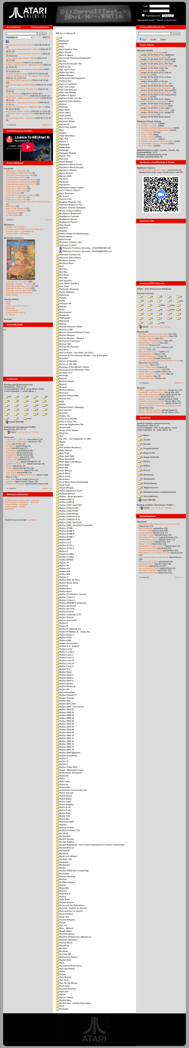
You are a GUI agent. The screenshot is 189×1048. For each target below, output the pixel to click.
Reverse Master (66, 381)
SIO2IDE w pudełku (147, 570)
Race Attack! (65, 52)
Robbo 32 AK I (66, 545)
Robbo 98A (64, 574)
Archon (9, 468)
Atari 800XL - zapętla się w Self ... (154, 84)
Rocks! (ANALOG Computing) (74, 870)
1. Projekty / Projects (148, 123)
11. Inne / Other (146, 146)
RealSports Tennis (68, 222)
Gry (144, 39)
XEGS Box (143, 566)
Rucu (61, 963)
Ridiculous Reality (68, 419)
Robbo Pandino (67, 692)
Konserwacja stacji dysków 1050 (20, 182)
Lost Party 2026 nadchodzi (18, 80)
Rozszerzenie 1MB (147, 548)
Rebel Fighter (65, 236)
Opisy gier (9, 437)
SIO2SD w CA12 (146, 535)
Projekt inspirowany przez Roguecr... (155, 88)
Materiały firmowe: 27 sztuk (18, 288)
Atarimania (10, 308)
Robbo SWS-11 (66, 738)
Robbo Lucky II (66, 652)
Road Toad (64, 485)
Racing (62, 61)
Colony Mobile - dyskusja (16, 504)
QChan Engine (12, 215)
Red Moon (64, 275)
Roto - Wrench (66, 928)
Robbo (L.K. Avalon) (69, 646)
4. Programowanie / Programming (154, 130)
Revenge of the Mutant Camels (74, 367)
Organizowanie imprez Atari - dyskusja (22, 500)
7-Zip (28, 432)
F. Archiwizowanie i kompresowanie (158, 492)
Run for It (63, 980)
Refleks (62, 298)
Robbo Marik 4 (66, 681)
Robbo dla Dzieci (67, 606)
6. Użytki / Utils (145, 134)
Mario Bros (11, 453)
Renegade (64, 315)
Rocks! (62, 868)
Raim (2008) (65, 115)
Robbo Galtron (66, 617)
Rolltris (62, 897)
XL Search (10, 315)
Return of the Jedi (68, 364)
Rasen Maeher (66, 162)
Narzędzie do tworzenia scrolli (19, 175)
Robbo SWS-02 (66, 712)
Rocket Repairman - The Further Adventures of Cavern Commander (92, 845)
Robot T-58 (64, 816)
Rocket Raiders (66, 842)
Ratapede (63, 182)
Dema (163, 39)
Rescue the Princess (69, 347)
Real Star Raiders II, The (70, 205)
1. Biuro (145, 435)
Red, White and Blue (69, 283)
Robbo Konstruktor (68, 643)
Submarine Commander (16, 441)
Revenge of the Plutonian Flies (74, 370)
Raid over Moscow (68, 90)
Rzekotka (63, 1009)
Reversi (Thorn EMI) (68, 395)
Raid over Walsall (67, 92)
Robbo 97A (64, 568)
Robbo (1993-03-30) (68, 514)
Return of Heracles (68, 361)
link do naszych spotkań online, (153, 170)
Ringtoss (63, 433)
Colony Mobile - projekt (15, 506)
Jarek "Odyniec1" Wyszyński (152, 374)
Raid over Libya (66, 87)
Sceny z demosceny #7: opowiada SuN (23, 65)
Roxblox (63, 948)
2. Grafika (145, 440)
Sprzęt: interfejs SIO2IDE (150, 410)
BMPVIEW (10, 206)
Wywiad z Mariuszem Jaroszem (153, 334)
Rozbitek (63, 951)
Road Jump (65, 476)
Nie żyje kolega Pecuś (16, 74)
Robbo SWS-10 (66, 735)
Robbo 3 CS (65, 542)
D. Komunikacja (149, 483)
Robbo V (63, 758)
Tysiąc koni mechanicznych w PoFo (22, 49)
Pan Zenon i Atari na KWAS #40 (20, 85)
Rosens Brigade (67, 920)
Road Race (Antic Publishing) (73, 482)
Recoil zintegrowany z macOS (19, 118)
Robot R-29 (64, 807)
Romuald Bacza (146, 354)
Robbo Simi (65, 701)
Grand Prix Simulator (15, 484)
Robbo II (63, 623)
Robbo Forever (13, 457)
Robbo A (63, 577)
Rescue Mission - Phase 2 (71, 338)
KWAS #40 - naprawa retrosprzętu (21, 102)
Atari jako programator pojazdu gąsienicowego (159, 524)
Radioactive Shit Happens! (72, 78)
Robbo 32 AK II (66, 548)
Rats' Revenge (66, 193)
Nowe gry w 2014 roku (16, 211)
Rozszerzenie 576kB (148, 561)
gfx (181, 301)
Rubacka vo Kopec (68, 957)
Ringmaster (65, 427)
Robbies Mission (67, 494)
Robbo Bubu (65, 591)
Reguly (62, 306)
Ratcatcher (64, 184)
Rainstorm (64, 124)
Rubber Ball (65, 960)
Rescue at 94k (66, 329)
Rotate (62, 922)
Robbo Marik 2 (66, 675)
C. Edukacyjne (148, 479)
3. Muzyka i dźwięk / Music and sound (156, 128)
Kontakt (8, 319)
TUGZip (35, 432)
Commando (11, 450)
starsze (48, 220)
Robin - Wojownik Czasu (71, 770)
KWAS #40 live (12, 93)
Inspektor (10, 481)
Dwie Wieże (11, 472)
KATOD (142, 349)
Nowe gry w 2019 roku (16, 188)
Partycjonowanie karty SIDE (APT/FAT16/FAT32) (27, 202)
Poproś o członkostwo (166, 20)
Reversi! (63, 387)
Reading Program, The (70, 202)
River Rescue (65, 470)
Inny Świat (10, 479)
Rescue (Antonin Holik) (70, 326)
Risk (61, 445)
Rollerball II (64, 894)
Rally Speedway (67, 136)
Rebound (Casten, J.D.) (70, 242)
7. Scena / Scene (146, 137)
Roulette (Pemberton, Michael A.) (75, 937)
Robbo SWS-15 (66, 750)
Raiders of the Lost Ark (70, 98)
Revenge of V (65, 373)
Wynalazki (142, 522)
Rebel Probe (65, 239)
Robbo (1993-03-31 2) (69, 519)
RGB (61, 401)
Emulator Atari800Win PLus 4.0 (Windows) (24, 229)
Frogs (8, 444)
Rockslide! (64, 873)
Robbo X (63, 764)
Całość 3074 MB (16, 422)
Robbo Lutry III (66, 660)
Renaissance (65, 312)
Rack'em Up (65, 67)
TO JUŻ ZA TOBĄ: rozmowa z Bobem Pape (158, 360)
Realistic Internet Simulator (72, 208)
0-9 (9, 396)
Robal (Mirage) (66, 488)
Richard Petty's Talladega (71, 407)
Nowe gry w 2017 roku (16, 191)
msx (172, 309)
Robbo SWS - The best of (71, 707)
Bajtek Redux (12, 295)
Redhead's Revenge (69, 289)
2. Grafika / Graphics (148, 126)
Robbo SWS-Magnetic (69, 753)
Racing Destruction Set (70, 64)
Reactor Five (65, 199)
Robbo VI (63, 761)
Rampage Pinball (67, 153)
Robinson (64, 776)
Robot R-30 (64, 810)
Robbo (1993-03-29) (68, 511)
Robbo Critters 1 (67, 597)
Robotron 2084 (66, 822)
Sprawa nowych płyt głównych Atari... (155, 92)
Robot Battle (65, 799)
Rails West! (64, 110)
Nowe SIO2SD (145, 533)
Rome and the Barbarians (71, 905)
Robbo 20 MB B (66, 534)
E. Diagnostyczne (149, 487)
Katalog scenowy (145, 293)
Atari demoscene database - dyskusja (22, 502)
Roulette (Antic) (67, 934)
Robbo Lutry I (66, 655)
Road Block (65, 473)
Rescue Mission (67, 335)
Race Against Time (68, 49)
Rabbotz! (63, 43)
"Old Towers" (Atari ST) (16, 439)
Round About (66, 942)
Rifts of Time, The (68, 422)
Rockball (63, 833)
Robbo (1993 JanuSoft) (70, 505)
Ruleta (62, 974)
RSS (45, 37)
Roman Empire (66, 902)
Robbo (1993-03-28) (68, 508)
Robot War (64, 819)
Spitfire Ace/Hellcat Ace (16, 464)
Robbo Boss (65, 588)
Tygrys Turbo (145, 544)
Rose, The (64, 917)
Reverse (63, 378)
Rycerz (62, 994)
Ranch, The (64, 156)
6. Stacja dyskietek (150, 457)
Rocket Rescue (66, 848)
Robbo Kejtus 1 (66, 635)
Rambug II (64, 144)
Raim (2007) (65, 113)
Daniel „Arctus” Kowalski (150, 347)
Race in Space (66, 55)
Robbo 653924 (66, 560)
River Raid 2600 (66, 456)
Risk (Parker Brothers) (70, 447)
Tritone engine (12, 213)
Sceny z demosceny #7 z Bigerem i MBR (24, 107)
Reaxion (63, 231)
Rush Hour (64, 986)
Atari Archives (12, 310)
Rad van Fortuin (67, 69)
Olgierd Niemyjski (146, 378)
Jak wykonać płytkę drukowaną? (153, 557)
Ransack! (63, 159)
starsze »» (46, 125)
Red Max (63, 272)
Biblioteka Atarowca (14, 238)
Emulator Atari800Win (15, 227)
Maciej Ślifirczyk (146, 372)
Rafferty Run (65, 81)
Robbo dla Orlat (67, 609)
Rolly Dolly (64, 899)
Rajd (61, 130)
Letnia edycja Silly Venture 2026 (20, 58)
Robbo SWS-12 (66, 741)
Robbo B (63, 586)
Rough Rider (65, 931)
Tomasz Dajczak (146, 338)
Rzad (61, 1006)
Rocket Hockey (66, 839)
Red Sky (63, 278)
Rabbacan (64, 41)
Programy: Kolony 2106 (149, 397)
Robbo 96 (64, 565)
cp (180, 296)
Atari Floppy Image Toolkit (18, 111)
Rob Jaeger (144, 365)
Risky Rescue (65, 450)
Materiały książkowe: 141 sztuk (20, 286)
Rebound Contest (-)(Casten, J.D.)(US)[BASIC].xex (87, 251)
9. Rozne (145, 470)
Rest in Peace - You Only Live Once (76, 352)
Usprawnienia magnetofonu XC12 (21, 180)
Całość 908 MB (148, 500)
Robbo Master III (67, 686)
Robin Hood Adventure (70, 773)
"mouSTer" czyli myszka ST (151, 392)
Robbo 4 (63, 551)
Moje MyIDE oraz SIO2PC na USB (154, 553)
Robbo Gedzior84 (67, 620)
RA (60, 38)
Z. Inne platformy (149, 496)
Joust (8, 448)
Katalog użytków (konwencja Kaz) (153, 423)
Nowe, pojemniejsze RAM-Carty (153, 390)
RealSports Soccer (68, 219)
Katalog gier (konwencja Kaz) (18, 384)
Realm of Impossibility (70, 211)
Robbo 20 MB (65, 528)
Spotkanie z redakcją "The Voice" (21, 89)
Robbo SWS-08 (66, 729)
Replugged (64, 318)
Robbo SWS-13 (66, 744)
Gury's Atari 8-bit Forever (17, 306)
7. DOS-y (145, 461)
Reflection (64, 295)
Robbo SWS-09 (66, 732)
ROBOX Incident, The (69, 830)
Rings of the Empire (69, 430)
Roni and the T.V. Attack (71, 911)
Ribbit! (62, 404)
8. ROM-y (145, 466)
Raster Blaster (66, 173)
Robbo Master (66, 683)
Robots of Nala (66, 827)
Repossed (64, 321)
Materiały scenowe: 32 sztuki (19, 284)
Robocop (63, 784)
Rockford (63, 853)
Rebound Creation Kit (69, 254)
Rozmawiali (142, 332)
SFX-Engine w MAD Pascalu (18, 173)
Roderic (63, 879)
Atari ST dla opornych (15, 208)
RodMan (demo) (67, 882)
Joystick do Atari (146, 542)
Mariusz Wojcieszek (148, 352)
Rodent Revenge (67, 876)
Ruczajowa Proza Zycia (70, 966)
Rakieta (62, 133)
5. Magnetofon (148, 453)
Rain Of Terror (66, 118)
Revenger (63, 375)
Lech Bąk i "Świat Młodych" (151, 340)
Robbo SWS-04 (66, 718)
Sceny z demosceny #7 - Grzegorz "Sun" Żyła (27, 76)
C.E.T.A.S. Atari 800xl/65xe (151, 53)
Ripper (62, 442)
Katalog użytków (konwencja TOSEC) (155, 505)
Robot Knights (66, 804)
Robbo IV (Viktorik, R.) (70, 629)
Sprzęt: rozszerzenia (148, 399)
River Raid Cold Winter (70, 462)
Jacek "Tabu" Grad (147, 367)
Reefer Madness (67, 292)
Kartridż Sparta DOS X (16, 177)
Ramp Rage (65, 147)
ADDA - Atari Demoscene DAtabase (154, 289)
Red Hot (63, 269)
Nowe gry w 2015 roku (16, 199)
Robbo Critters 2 (67, 600)
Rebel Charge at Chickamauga (74, 233)
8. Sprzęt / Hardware (148, 139)
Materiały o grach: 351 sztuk (18, 290)
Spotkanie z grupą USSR (17, 96)
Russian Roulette (67, 989)
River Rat (63, 467)
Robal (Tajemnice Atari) (70, 491)
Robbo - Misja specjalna (71, 496)
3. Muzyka (146, 444)
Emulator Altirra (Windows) (17, 233)
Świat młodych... (146, 79)
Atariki (8, 301)
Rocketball (64, 850)
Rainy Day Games (67, 127)
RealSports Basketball (70, 213)
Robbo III (63, 626)
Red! (61, 266)
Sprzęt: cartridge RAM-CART (152, 403)
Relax (62, 309)
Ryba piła (63, 991)
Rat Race (63, 179)
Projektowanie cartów (148, 539)
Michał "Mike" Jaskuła (148, 343)
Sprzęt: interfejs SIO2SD (150, 412)
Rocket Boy (65, 836)
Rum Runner (65, 977)
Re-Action (64, 196)
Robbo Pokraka (66, 698)
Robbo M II (64, 669)
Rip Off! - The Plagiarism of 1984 (75, 439)
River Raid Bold (66, 459)
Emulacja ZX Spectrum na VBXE (20, 195)
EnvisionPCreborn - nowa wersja (153, 101)
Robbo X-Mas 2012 (68, 767)
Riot (61, 436)
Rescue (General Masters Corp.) (74, 332)
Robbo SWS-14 (66, 747)
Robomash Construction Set (73, 790)
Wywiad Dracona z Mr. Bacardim (153, 336)
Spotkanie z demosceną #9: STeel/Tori (23, 54)
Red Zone (64, 286)
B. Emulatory (147, 475)
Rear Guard (64, 225)
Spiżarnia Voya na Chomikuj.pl (19, 292)
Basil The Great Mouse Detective (21, 475)
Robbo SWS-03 (66, 715)
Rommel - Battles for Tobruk (73, 908)
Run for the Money (68, 983)
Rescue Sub (65, 344)
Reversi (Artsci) (66, 390)
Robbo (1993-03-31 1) (69, 516)
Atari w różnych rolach (149, 568)
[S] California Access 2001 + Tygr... (154, 110)
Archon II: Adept (13, 461)
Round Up (64, 945)
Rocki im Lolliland (68, 856)
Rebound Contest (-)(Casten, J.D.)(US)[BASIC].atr (86, 248)
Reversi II (63, 393)
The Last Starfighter (15, 470)
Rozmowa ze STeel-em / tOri (19, 45)
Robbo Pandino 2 (67, 695)
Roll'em (63, 891)
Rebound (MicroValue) (70, 257)
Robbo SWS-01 (66, 709)
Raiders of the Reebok (70, 101)
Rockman (63, 862)
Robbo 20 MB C (66, 537)
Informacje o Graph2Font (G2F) (153, 106)
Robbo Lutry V (66, 666)
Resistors (63, 350)
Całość (13, 432)
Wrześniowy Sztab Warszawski (153, 57)
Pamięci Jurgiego (13, 62)
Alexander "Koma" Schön (150, 369)
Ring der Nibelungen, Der (71, 424)
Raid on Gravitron (68, 84)
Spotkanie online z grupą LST (19, 113)
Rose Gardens (66, 914)
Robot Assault (66, 793)
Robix (62, 778)
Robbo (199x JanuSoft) (70, 522)
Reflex (62, 301)
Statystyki (9, 509)
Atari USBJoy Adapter (148, 394)
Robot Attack (65, 796)
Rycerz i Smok (66, 997)
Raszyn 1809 (65, 176)
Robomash (64, 787)
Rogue (62, 885)
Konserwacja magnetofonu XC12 (20, 184)
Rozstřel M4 (65, 954)
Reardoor (63, 228)
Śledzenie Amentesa (148, 356)
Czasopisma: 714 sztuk (16, 281)
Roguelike (64, 888)
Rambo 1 (63, 141)
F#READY (143, 345)
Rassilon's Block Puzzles (71, 167)
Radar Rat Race (66, 72)
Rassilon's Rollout (68, 170)
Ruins (62, 971)
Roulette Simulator (68, 940)
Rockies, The (65, 859)
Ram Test (63, 139)
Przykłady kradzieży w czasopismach (156, 66)
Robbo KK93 (65, 637)
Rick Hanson (65, 410)
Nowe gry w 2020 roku (16, 186)
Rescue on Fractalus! (69, 341)
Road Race (64, 479)
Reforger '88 (65, 303)
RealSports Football (69, 216)
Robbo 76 (64, 563)
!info (162, 305)
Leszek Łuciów (145, 358)
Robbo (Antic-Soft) (68, 583)
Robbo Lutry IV (66, 663)
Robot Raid (64, 813)
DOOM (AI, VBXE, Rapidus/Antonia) (155, 61)
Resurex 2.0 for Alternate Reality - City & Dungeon (83, 355)
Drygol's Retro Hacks (15, 312)
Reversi (62, 384)
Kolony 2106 (11, 459)
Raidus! (63, 104)
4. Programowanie (150, 448)
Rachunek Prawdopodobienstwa (75, 58)
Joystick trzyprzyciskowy (150, 550)
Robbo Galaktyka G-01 (70, 614)
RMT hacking (145, 75)
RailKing (63, 107)
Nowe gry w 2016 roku (16, 197)
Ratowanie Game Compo (71, 187)
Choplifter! (10, 446)
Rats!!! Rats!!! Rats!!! (69, 190)
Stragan (141, 388)
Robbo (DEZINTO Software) (72, 603)
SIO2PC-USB (145, 530)
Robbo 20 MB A (66, 531)
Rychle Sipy (65, 1000)
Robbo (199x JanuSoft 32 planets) (75, 525)
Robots (62, 825)
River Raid (64, 453)
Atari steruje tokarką (148, 573)
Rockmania (64, 865)
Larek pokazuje (13, 193)
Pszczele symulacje (148, 115)
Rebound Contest (68, 245)
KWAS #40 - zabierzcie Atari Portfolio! (22, 98)
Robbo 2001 (65, 539)
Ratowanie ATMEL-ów (148, 537)
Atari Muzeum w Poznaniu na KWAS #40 (24, 69)
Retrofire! (63, 358)
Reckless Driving (67, 260)
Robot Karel (65, 801)
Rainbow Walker (67, 121)
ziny (162, 323)
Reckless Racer (66, 263)
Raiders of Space (67, 95)
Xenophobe (11, 455)
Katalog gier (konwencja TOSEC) (20, 427)
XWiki (8, 304)
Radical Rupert (66, 75)
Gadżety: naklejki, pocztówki (151, 401)
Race (61, 46)
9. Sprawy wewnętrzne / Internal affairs (156, 141)
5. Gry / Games (146, 132)
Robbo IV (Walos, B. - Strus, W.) (74, 632)
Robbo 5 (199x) (66, 557)
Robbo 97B (64, 571)
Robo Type (64, 781)
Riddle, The (64, 416)
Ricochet (63, 413)
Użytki (153, 39)
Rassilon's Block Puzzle (71, 164)
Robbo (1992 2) (66, 502)
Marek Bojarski (145, 376)
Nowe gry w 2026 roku (16, 171)
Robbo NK (64, 689)
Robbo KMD (65, 640)
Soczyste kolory (146, 564)
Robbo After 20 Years (69, 580)
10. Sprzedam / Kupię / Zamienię (153, 143)
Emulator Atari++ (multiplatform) (20, 231)
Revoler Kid (65, 398)
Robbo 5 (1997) (66, 554)
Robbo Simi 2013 (67, 704)
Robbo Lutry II (66, 657)
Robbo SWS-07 (66, 727)
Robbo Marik (65, 672)
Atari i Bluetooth (146, 528)
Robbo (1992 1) (66, 499)
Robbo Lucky (65, 649)
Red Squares (65, 280)
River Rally (64, 465)
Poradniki (8, 168)
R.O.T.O (63, 925)
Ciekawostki (144, 97)
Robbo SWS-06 (66, 724)
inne (29, 418)
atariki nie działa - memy (149, 70)
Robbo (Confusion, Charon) (73, 594)
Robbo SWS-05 (66, 721)
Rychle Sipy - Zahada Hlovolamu (75, 1003)
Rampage (63, 150)
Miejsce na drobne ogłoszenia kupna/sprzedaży (160, 405)
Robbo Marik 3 (66, 678)
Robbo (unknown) (68, 755)
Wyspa (9, 466)
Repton (62, 324)
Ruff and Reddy (67, 969)
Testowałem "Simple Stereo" (151, 546)
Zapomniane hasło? (146, 20)
